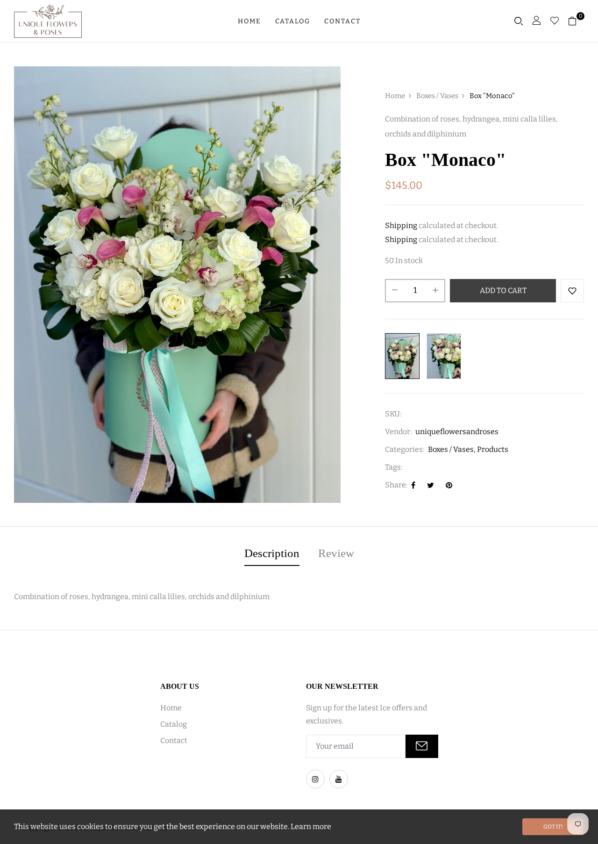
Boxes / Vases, (452, 449)
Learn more (311, 826)
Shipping (401, 225)
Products (492, 449)
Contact (342, 21)
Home (249, 21)
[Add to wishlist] (572, 290)
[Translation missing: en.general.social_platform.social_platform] (315, 779)
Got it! (553, 826)
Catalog (292, 21)
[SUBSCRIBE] (422, 746)
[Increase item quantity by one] (435, 290)
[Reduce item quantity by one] (395, 290)
